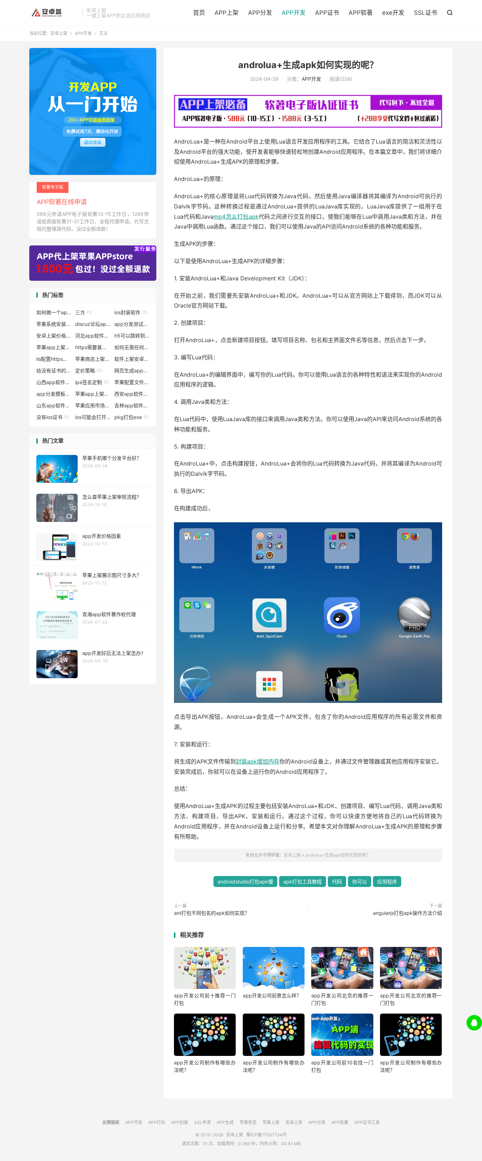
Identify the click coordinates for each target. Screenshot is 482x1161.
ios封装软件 (130, 312)
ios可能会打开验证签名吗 (92, 417)
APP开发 (294, 12)
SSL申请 (202, 1122)
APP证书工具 (367, 1122)
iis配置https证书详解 (54, 359)
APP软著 (361, 12)
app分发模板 (54, 394)
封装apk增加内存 (257, 761)
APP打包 (156, 1122)
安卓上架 (54, 12)
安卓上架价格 (54, 336)
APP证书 (327, 12)
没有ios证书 (52, 417)
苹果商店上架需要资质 (92, 359)
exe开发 (393, 12)
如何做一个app (54, 312)
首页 (199, 12)
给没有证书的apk (54, 370)
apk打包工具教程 (302, 882)
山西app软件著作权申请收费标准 (54, 382)
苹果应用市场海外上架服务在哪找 (92, 405)
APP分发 (260, 12)
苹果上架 (271, 1122)
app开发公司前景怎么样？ (272, 995)
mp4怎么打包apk (236, 216)
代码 (337, 882)
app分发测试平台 (132, 324)
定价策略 (88, 370)
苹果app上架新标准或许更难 (92, 394)
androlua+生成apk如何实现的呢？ (308, 65)
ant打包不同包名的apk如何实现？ (211, 913)
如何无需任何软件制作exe (132, 347)
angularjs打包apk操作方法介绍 (407, 913)
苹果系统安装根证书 (54, 324)
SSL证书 (425, 12)
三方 (83, 312)
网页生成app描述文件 (132, 370)
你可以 (359, 882)
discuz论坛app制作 (92, 324)
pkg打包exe (131, 417)
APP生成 (225, 1122)
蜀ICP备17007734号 (266, 1134)
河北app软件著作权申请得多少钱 (92, 336)
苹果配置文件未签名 (132, 382)
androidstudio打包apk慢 (245, 882)
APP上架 (227, 12)
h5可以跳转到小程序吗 (132, 336)
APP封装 (179, 1122)
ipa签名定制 (92, 382)
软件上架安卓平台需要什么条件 (132, 359)
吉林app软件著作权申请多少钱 (132, 405)
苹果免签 (248, 1122)
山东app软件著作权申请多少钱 (54, 405)
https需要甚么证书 (92, 347)
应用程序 (387, 882)
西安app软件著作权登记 (132, 394)
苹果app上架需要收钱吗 (54, 347)
